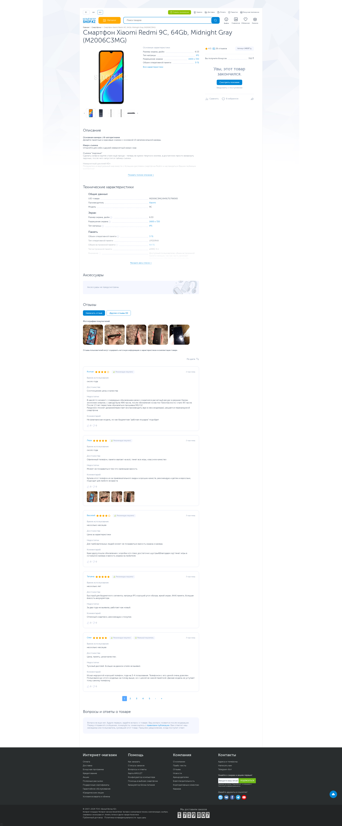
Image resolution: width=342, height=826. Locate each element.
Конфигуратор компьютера (141, 777)
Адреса (199, 12)
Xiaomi (152, 203)
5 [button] (149, 698)
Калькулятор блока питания (141, 785)
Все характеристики (153, 67)
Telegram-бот (225, 770)
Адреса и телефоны (228, 762)
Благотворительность (184, 781)
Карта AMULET (135, 773)
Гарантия (234, 12)
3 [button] (136, 698)
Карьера (177, 789)
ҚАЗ (93, 12)
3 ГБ (197, 63)
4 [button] (143, 698)
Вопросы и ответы (137, 770)
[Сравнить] (212, 99)
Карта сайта (141, 818)
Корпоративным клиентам (186, 785)
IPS (197, 55)
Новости (177, 773)
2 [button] (130, 698)
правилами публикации (158, 725)
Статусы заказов (136, 766)
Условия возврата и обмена (96, 797)
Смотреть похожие (229, 82)
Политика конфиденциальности (120, 818)
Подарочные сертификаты (96, 785)
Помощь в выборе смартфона (143, 781)
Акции (86, 777)
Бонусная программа (251, 12)
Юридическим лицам (93, 793)
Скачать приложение (181, 12)
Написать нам (225, 766)
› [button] (155, 698)
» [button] (161, 698)
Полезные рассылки (93, 781)
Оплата (223, 12)
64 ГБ (152, 245)
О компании (179, 762)
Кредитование (90, 773)
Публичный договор (93, 818)
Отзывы (177, 770)
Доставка (211, 12)
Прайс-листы (179, 766)
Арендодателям (181, 777)
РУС (100, 12)
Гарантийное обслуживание (96, 789)
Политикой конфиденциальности (229, 786)
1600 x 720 (193, 59)
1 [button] (124, 698)
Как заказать (134, 762)
